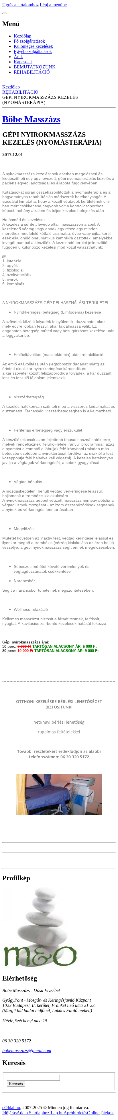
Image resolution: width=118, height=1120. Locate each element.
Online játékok (100, 1112)
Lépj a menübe (53, 4)
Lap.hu (57, 1112)
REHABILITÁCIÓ (32, 72)
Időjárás (9, 1112)
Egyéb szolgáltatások (33, 51)
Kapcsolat (23, 61)
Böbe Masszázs (31, 119)
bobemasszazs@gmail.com (26, 1050)
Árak (18, 56)
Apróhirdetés (75, 1112)
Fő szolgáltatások (29, 41)
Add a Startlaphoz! (34, 1112)
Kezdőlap (22, 36)
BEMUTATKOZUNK (35, 66)
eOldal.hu (11, 1107)
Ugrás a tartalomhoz (20, 4)
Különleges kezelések (33, 46)
